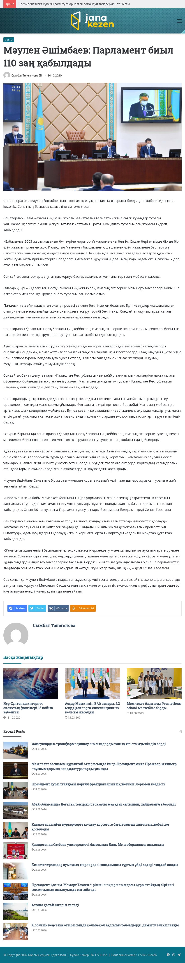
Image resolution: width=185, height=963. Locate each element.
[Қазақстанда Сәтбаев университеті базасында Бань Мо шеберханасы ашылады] (15, 850)
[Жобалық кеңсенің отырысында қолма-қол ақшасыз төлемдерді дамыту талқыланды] (15, 931)
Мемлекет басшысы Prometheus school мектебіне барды (154, 705)
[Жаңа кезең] (92, 20)
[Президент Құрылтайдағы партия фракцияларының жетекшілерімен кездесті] (15, 790)
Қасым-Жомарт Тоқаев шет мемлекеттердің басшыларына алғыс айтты (70, 4)
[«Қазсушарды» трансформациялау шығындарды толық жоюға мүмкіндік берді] (15, 750)
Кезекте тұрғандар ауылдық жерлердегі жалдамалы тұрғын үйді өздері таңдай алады (105, 865)
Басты (9, 40)
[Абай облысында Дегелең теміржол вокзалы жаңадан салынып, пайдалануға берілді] (15, 810)
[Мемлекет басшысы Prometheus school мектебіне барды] (154, 683)
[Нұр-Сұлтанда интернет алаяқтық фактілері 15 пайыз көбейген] (30, 683)
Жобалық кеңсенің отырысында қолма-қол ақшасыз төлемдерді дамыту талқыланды (105, 925)
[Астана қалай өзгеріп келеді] (15, 911)
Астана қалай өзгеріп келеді (55, 905)
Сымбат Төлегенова (25, 75)
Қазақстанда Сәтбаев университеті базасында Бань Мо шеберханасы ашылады (98, 844)
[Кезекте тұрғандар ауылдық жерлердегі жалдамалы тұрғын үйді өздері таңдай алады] (15, 871)
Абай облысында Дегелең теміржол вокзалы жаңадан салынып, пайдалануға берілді (104, 804)
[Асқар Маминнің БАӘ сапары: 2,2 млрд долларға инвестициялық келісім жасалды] (92, 683)
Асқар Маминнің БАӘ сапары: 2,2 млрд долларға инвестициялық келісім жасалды (92, 707)
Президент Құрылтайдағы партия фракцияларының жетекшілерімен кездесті (98, 784)
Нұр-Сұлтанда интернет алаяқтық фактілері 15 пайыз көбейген (28, 707)
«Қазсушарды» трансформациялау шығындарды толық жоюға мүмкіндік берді (99, 744)
